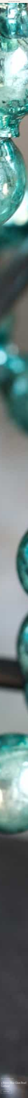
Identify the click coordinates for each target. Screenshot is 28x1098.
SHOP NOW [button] (6, 1091)
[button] (2, 5)
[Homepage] (14, 5)
